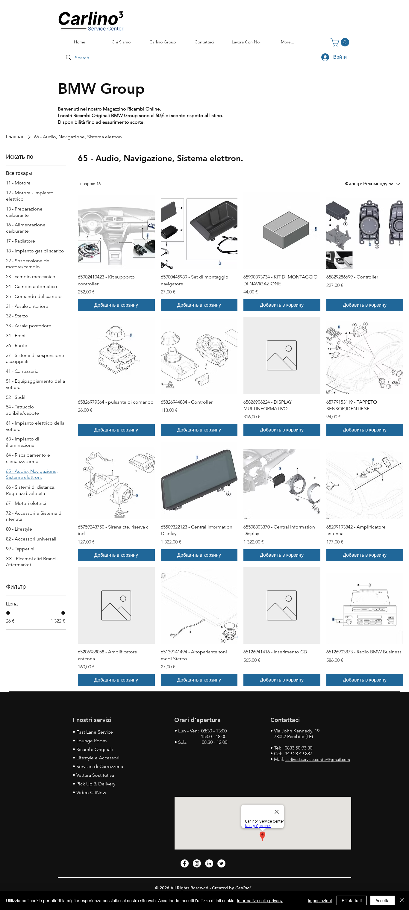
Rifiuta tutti (352, 900)
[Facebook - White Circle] (185, 863)
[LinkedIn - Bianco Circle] (209, 863)
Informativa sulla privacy (260, 900)
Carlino (242, 888)
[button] (341, 42)
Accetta (382, 900)
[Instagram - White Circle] (197, 863)
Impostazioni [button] (320, 900)
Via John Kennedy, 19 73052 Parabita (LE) (294, 733)
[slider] (8, 613)
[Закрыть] (401, 900)
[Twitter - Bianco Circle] (221, 863)
